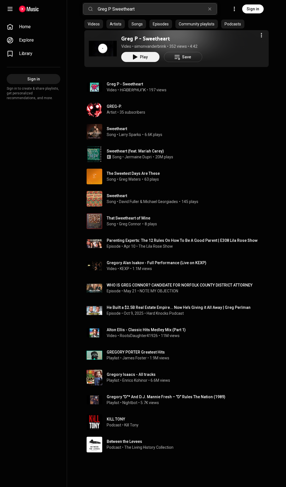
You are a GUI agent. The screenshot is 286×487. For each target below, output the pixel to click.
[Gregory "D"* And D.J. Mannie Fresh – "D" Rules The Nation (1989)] (178, 400)
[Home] (29, 9)
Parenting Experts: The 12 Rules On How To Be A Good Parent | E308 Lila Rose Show (182, 240)
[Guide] (10, 9)
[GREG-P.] (178, 109)
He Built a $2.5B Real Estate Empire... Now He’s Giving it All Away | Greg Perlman (179, 307)
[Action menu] (261, 35)
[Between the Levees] (178, 444)
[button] (103, 48)
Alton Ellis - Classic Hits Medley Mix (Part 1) (146, 330)
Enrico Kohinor (134, 380)
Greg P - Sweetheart (145, 38)
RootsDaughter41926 (139, 335)
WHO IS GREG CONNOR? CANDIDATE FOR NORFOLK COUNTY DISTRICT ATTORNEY (179, 285)
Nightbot (129, 402)
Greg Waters (130, 179)
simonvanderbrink (150, 46)
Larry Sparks (130, 134)
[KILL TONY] (178, 422)
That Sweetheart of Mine (128, 218)
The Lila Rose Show (156, 246)
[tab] (93, 24)
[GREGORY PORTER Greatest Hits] (178, 355)
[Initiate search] (90, 8)
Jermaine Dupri (138, 157)
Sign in (253, 9)
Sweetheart (117, 128)
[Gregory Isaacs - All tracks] (178, 377)
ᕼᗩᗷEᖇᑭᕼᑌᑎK (133, 90)
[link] (33, 27)
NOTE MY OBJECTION (159, 291)
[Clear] (209, 8)
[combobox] (157, 9)
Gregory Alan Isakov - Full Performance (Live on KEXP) (156, 263)
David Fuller (129, 201)
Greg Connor (130, 224)
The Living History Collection (148, 447)
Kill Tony (131, 425)
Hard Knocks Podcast (165, 313)
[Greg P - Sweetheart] (103, 49)
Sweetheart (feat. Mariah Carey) (135, 151)
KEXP (124, 268)
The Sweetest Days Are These (133, 173)
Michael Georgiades (160, 201)
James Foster (134, 358)
